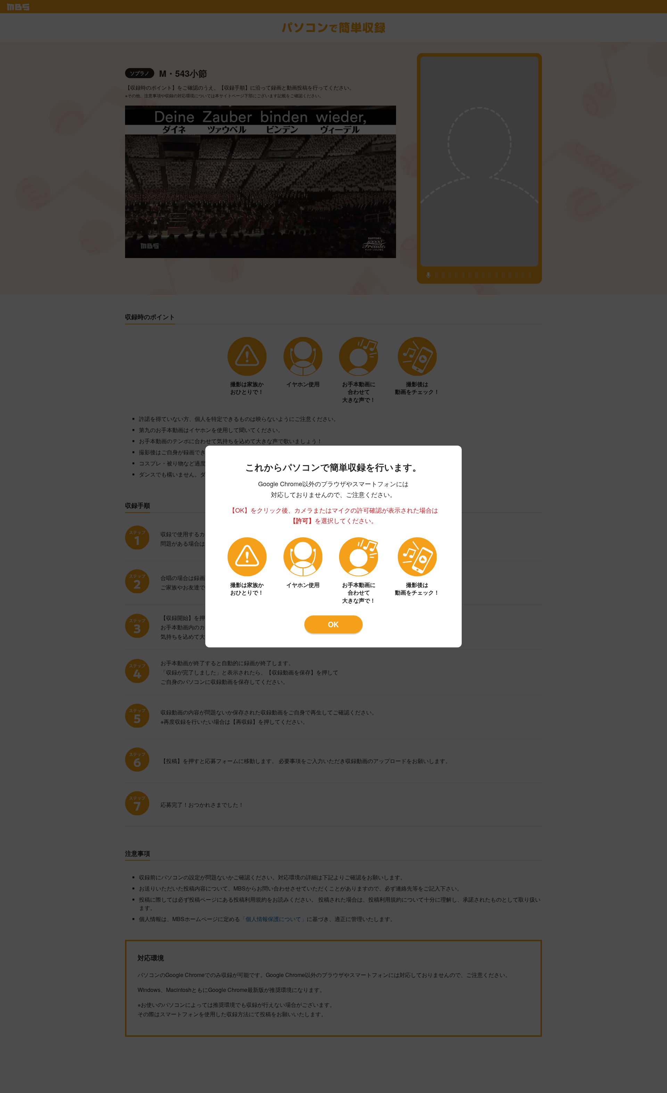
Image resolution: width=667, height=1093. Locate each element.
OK (333, 624)
